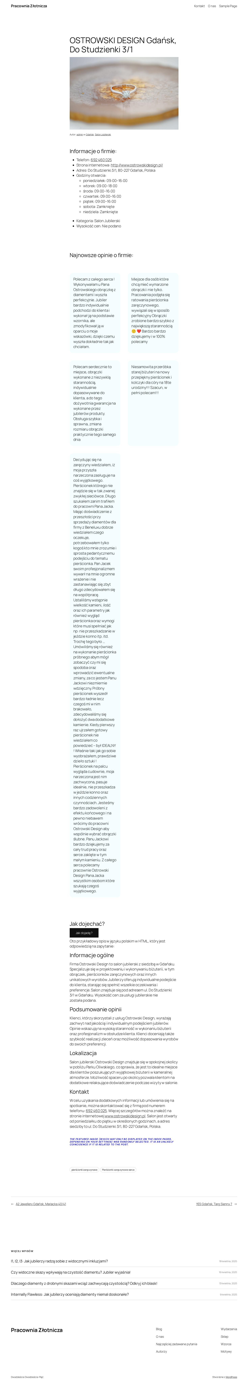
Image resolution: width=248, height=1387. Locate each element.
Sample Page (228, 6)
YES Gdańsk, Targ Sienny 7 (214, 1204)
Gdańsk (90, 134)
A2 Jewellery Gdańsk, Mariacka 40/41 (41, 1204)
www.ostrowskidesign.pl (125, 1115)
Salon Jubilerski (103, 134)
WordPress (231, 1377)
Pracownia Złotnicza (29, 5)
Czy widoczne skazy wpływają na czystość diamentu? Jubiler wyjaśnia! (71, 1272)
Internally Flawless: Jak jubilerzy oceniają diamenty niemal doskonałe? (70, 1294)
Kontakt (199, 6)
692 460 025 (101, 159)
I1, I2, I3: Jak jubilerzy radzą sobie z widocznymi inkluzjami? (59, 1261)
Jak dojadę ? (84, 933)
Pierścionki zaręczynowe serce (118, 1169)
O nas (212, 6)
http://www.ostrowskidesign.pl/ (137, 165)
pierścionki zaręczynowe (85, 1169)
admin (80, 134)
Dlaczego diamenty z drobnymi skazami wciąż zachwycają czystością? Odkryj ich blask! (84, 1283)
